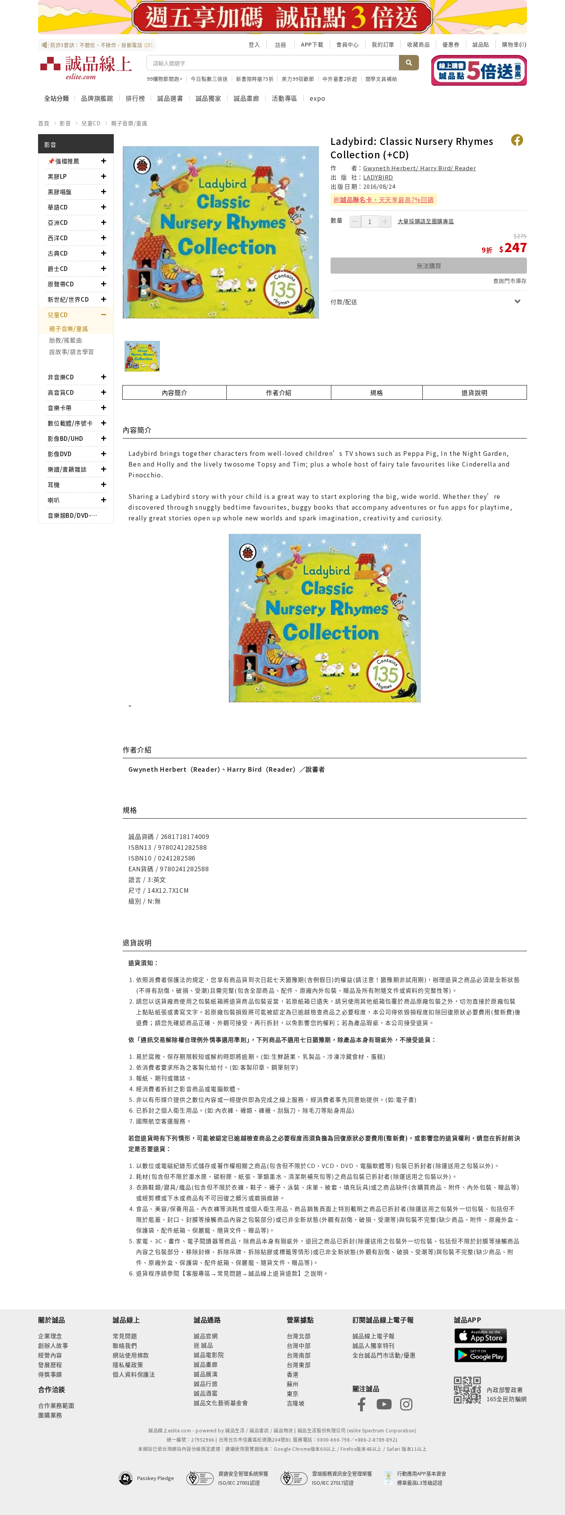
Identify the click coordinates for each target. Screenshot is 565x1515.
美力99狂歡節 (298, 78)
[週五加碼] (282, 17)
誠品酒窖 (206, 1393)
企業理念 (50, 1336)
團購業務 (50, 1415)
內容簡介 (175, 392)
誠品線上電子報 (373, 1336)
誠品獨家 (208, 98)
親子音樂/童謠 (129, 123)
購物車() (514, 44)
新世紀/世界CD (68, 299)
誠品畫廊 (246, 98)
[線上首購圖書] (479, 70)
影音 (65, 123)
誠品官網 (206, 1336)
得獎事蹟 (50, 1374)
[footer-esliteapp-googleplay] (481, 1354)
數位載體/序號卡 (70, 423)
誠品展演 (206, 1374)
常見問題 (125, 1336)
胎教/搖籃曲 (65, 340)
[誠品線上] (86, 67)
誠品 (206, 1345)
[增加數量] (385, 221)
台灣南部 (299, 1355)
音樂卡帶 (60, 408)
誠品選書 (170, 98)
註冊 (280, 44)
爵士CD (58, 268)
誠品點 (480, 44)
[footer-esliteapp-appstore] (481, 1335)
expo (317, 98)
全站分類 (56, 98)
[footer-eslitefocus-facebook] (361, 1404)
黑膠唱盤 (60, 192)
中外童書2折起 (339, 78)
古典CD (58, 253)
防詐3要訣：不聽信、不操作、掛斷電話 (101, 44)
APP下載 (312, 44)
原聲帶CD (61, 284)
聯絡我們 (125, 1345)
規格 (376, 392)
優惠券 (450, 44)
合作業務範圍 (56, 1405)
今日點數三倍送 (209, 78)
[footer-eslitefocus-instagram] (406, 1404)
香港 (293, 1374)
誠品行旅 (206, 1383)
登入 (254, 44)
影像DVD (60, 454)
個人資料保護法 (134, 1374)
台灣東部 (299, 1365)
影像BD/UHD (65, 438)
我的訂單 (383, 44)
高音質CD (61, 392)
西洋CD (58, 238)
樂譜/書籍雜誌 (67, 469)
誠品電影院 (209, 1355)
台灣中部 (299, 1345)
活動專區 (284, 98)
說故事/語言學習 (71, 351)
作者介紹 (279, 392)
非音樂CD (61, 377)
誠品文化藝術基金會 (221, 1403)
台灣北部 (299, 1336)
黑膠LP (57, 176)
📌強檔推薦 (64, 161)
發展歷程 (50, 1365)
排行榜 (135, 98)
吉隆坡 (296, 1403)
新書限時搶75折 (255, 78)
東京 (293, 1393)
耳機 (54, 484)
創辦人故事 (53, 1345)
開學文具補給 (381, 78)
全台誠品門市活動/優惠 (384, 1355)
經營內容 (50, 1355)
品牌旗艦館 (97, 98)
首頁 (44, 123)
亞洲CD (58, 222)
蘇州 (293, 1384)
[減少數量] (355, 221)
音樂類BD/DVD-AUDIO (74, 515)
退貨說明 (474, 392)
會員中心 (347, 44)
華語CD (58, 207)
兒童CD (91, 123)
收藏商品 (418, 44)
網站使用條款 (131, 1355)
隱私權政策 (128, 1365)
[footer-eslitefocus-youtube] (384, 1404)
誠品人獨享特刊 (373, 1345)
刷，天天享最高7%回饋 (384, 199)
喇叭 (54, 500)
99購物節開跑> (165, 78)
